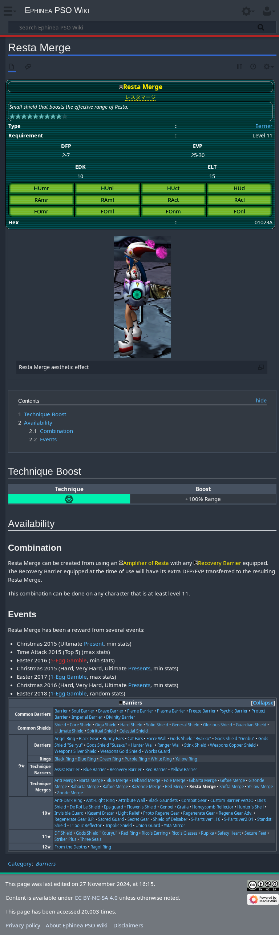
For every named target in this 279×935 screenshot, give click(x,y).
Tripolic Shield (118, 825)
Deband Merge (146, 780)
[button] (263, 703)
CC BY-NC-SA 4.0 (96, 897)
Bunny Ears (113, 738)
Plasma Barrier (171, 711)
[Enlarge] (261, 366)
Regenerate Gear (199, 813)
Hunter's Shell (250, 807)
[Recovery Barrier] (196, 562)
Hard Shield (131, 724)
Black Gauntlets (163, 800)
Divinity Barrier (120, 717)
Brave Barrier (111, 711)
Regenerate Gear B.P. (74, 819)
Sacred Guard (111, 819)
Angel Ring (64, 738)
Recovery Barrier (126, 769)
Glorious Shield (217, 724)
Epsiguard (113, 807)
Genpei (166, 807)
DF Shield (63, 833)
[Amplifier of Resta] (121, 562)
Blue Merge (117, 780)
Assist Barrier (67, 769)
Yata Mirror (174, 825)
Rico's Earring (155, 833)
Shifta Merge (231, 786)
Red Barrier (156, 769)
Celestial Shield (134, 731)
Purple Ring (136, 759)
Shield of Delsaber (170, 819)
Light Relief (129, 813)
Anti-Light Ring (100, 800)
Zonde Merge (70, 792)
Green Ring (110, 759)
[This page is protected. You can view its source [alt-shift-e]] (240, 67)
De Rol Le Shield (85, 807)
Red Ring (129, 833)
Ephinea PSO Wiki (57, 10)
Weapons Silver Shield (75, 751)
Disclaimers (128, 925)
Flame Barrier (140, 711)
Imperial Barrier (87, 717)
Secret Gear (138, 819)
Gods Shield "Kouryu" (96, 833)
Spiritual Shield (101, 731)
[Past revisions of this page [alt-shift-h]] (254, 67)
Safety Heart (229, 833)
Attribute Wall (131, 800)
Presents (139, 668)
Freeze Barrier (202, 711)
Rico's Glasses (184, 833)
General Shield (185, 724)
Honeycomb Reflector (213, 807)
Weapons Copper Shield (233, 745)
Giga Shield (106, 724)
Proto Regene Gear (161, 813)
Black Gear (89, 738)
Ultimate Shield (69, 731)
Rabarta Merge (84, 786)
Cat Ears (135, 738)
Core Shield (81, 724)
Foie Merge (174, 780)
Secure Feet (255, 833)
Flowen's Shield (141, 807)
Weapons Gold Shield (120, 751)
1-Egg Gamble (68, 676)
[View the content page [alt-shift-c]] (12, 67)
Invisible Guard (69, 813)
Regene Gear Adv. (235, 813)
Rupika (207, 833)
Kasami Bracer (100, 813)
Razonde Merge (146, 786)
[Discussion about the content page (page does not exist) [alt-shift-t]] (28, 67)
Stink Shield (195, 745)
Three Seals (90, 839)
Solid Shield (157, 724)
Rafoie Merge (115, 786)
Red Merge (175, 786)
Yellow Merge (260, 786)
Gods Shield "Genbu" (235, 738)
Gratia (183, 807)
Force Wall (156, 738)
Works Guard (157, 751)
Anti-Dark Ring (68, 800)
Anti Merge (65, 780)
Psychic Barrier (233, 711)
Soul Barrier (83, 711)
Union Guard (148, 825)
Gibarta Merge (203, 780)
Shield (60, 724)
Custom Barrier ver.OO (232, 800)
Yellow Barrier (184, 769)
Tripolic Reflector (86, 825)
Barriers (46, 863)
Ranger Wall (169, 745)
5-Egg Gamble (68, 660)
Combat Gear (194, 800)
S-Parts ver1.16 (206, 819)
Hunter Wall (142, 745)
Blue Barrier (94, 769)
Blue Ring (87, 759)
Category (20, 863)
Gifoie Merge (232, 780)
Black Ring (64, 759)
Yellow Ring (186, 759)
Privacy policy (22, 925)
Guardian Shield (251, 724)
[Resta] (69, 498)
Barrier (263, 126)
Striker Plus (65, 839)
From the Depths (70, 847)
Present (94, 643)
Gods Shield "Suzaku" (106, 745)
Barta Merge (91, 780)
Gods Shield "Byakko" (190, 738)
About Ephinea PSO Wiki (77, 925)
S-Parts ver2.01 (239, 819)
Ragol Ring (100, 847)
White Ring (161, 759)
